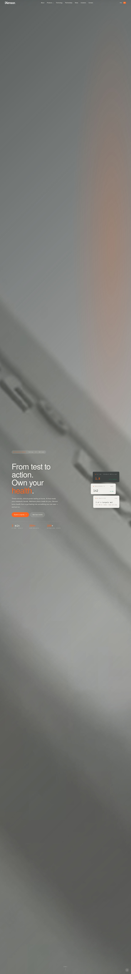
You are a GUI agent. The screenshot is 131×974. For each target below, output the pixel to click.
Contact (91, 3)
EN (124, 2)
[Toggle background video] (127, 970)
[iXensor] (10, 3)
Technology (59, 3)
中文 (121, 2)
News (76, 3)
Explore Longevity (19, 514)
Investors (83, 3)
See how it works (38, 514)
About (42, 3)
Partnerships (68, 3)
